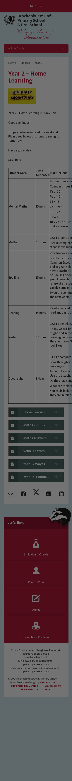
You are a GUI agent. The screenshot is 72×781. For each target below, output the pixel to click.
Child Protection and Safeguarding (36, 442)
